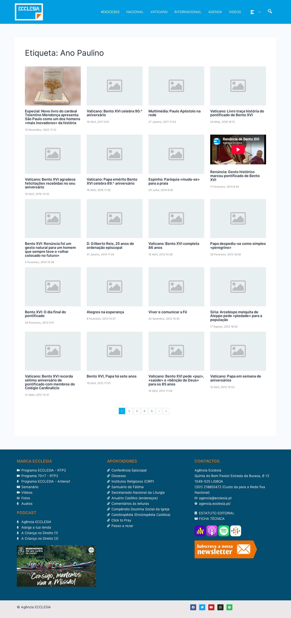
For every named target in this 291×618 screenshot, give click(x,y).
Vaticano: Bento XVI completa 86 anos (173, 245)
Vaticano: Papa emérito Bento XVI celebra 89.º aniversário (112, 181)
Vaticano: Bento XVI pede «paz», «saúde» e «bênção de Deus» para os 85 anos (176, 380)
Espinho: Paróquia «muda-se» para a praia (174, 181)
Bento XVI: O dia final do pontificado (45, 314)
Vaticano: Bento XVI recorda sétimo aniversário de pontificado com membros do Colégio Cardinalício (50, 382)
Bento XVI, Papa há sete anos (112, 376)
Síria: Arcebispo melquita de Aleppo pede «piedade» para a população (236, 316)
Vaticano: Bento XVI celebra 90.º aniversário (114, 113)
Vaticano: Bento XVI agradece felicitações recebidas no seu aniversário (50, 183)
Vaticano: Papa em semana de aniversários (235, 378)
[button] (258, 12)
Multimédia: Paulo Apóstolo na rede (174, 113)
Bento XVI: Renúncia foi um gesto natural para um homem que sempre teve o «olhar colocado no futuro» (50, 249)
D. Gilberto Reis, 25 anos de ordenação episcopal (110, 245)
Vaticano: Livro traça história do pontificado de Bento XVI (237, 113)
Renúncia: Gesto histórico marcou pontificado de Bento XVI (235, 176)
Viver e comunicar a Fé (167, 312)
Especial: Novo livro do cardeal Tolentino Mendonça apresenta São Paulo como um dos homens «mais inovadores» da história (52, 117)
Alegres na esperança (105, 312)
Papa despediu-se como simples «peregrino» (238, 245)
